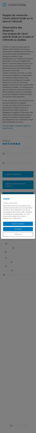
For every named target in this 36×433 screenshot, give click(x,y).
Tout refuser (18, 229)
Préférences (18, 234)
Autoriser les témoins (18, 224)
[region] (18, 216)
